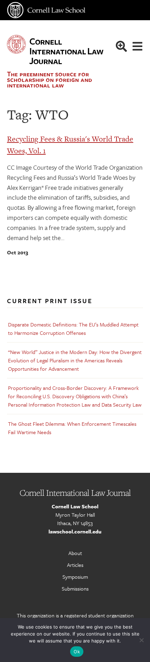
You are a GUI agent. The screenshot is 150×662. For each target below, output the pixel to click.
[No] (141, 640)
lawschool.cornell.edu (75, 531)
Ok (77, 651)
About (75, 553)
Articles (75, 565)
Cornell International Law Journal (66, 50)
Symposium (75, 576)
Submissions (75, 588)
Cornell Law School (75, 506)
